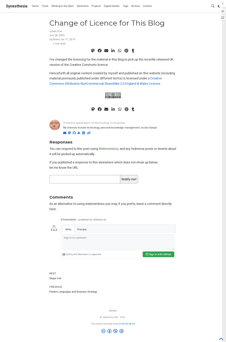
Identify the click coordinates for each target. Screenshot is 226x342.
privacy (113, 310)
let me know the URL (63, 167)
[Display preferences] (219, 6)
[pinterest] (126, 50)
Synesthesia (16, 6)
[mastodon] (93, 50)
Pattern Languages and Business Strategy (73, 291)
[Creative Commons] (113, 331)
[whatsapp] (119, 50)
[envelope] (106, 50)
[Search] (213, 6)
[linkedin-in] (113, 50)
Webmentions (108, 149)
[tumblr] (133, 50)
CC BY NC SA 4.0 (127, 324)
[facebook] (99, 50)
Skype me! (55, 278)
